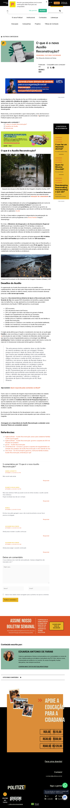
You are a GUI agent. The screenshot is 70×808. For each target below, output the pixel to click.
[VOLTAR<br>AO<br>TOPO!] (5, 794)
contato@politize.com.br (54, 776)
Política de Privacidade (64, 3)
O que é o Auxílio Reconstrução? (16, 124)
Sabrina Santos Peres (62, 151)
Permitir (43, 10)
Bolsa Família (32, 217)
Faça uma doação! (53, 761)
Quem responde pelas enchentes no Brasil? (25, 388)
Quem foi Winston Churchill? (59, 167)
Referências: (9, 128)
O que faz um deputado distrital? (61, 146)
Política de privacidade (15, 804)
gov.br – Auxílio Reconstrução (15, 444)
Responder (46, 480)
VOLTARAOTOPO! (5, 800)
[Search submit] (60, 11)
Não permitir (33, 10)
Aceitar (57, 3)
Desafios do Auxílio (11, 126)
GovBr (18, 211)
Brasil (37, 804)
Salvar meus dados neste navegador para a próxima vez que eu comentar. (27, 594)
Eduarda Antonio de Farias (47, 58)
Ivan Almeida (60, 172)
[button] (30, 17)
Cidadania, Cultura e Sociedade (48, 55)
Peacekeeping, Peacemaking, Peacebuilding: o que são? (61, 188)
